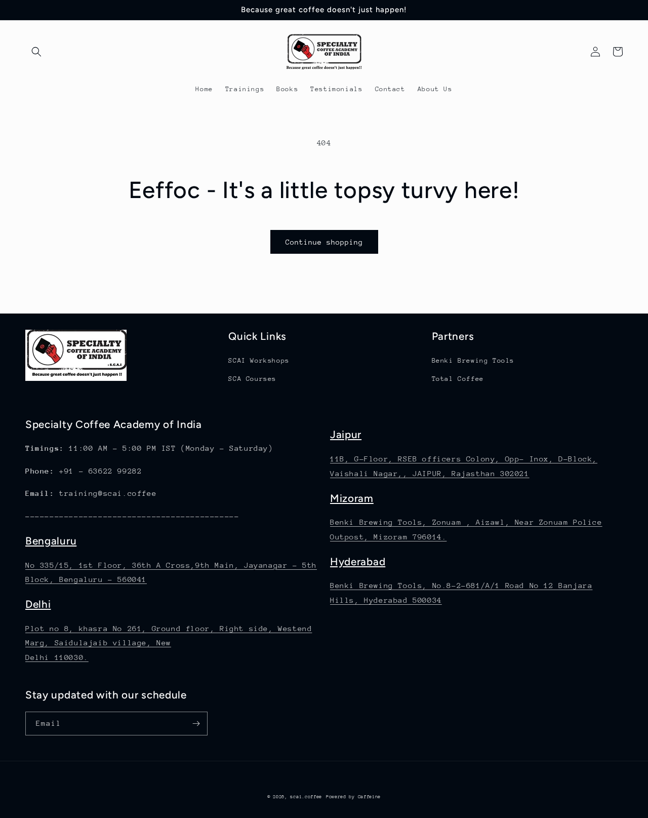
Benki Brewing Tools (473, 360)
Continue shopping (324, 242)
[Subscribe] (196, 723)
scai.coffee (306, 796)
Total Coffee (458, 378)
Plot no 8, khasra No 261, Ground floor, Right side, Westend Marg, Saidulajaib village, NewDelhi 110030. (168, 643)
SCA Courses (252, 378)
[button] (36, 52)
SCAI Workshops (258, 360)
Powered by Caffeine (353, 796)
